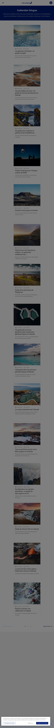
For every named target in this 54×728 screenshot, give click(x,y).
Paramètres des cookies (9, 723)
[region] (25, 721)
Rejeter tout (30, 723)
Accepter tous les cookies (42, 723)
